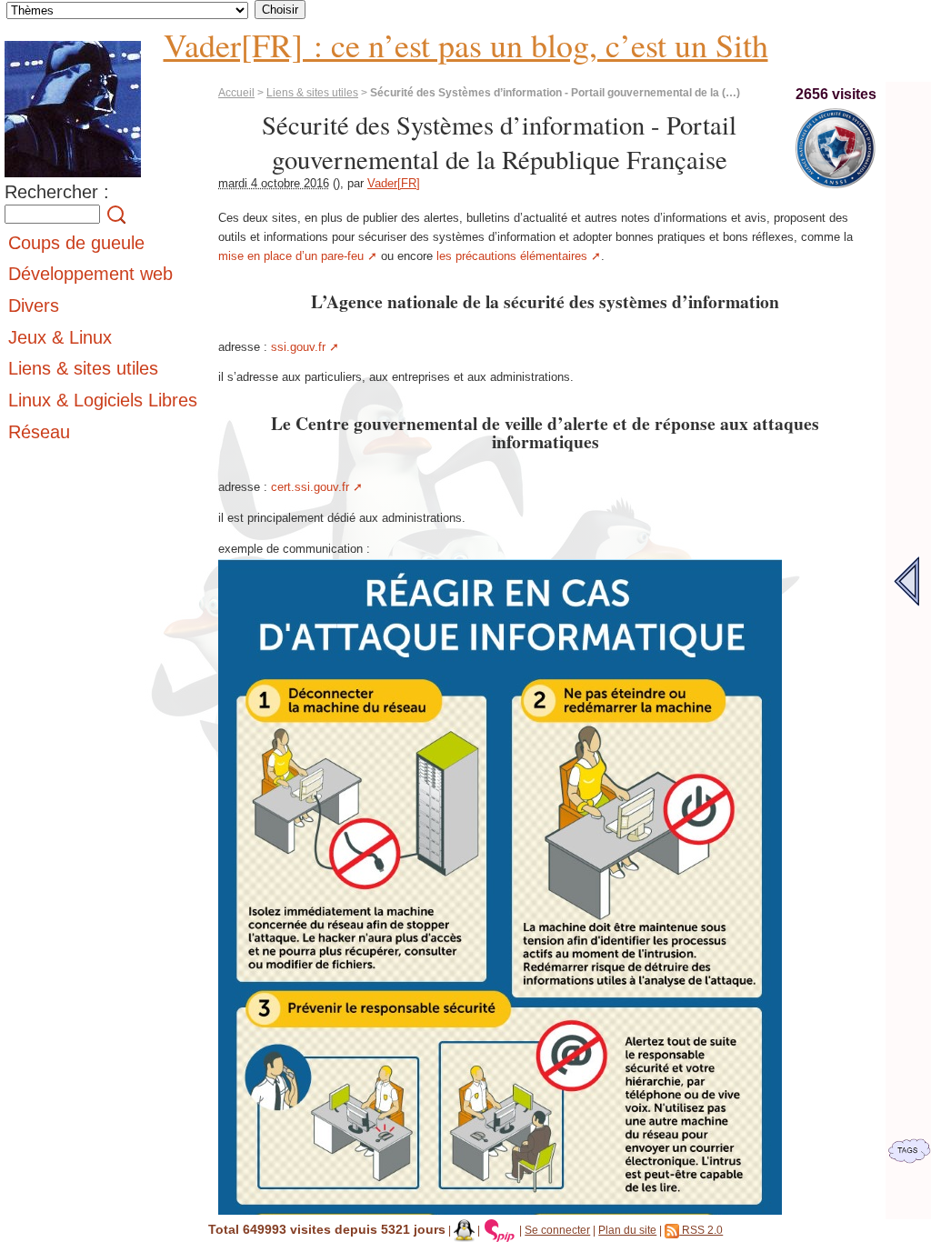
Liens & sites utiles (312, 92)
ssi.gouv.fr (298, 347)
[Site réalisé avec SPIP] (500, 1230)
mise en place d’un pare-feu (291, 256)
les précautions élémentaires (511, 256)
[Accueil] (73, 178)
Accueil (236, 92)
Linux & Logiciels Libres (102, 400)
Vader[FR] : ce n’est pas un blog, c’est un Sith (466, 44)
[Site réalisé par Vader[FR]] (464, 1230)
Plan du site (627, 1230)
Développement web (90, 274)
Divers (33, 305)
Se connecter (557, 1230)
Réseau (39, 432)
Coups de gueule (76, 243)
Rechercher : (57, 192)
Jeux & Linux (60, 337)
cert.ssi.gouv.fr (310, 487)
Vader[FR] (393, 183)
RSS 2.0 (701, 1230)
